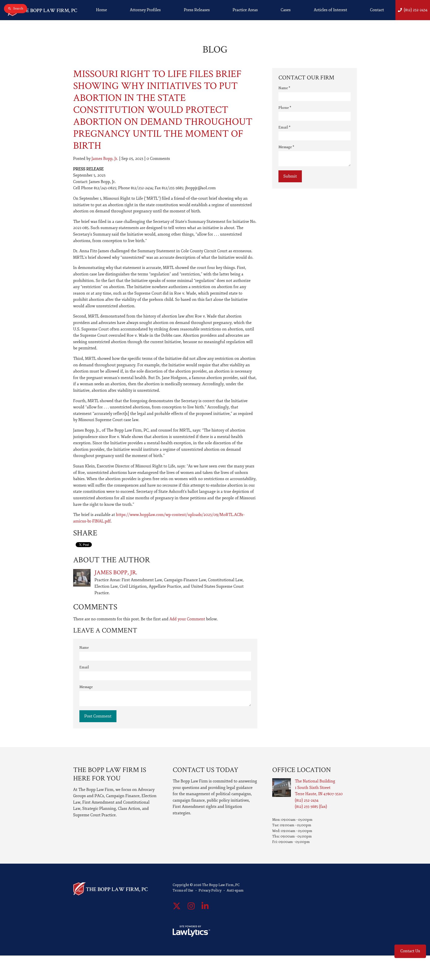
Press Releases (197, 9)
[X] (177, 906)
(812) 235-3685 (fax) (311, 806)
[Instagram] (191, 906)
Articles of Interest (330, 9)
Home (101, 9)
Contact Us (410, 951)
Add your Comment (187, 619)
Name (84, 647)
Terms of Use (183, 890)
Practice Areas (245, 9)
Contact (377, 9)
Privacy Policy (210, 890)
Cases (286, 9)
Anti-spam (235, 890)
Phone (284, 108)
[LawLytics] (191, 931)
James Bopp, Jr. (105, 158)
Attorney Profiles (145, 9)
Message (86, 687)
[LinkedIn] (205, 906)
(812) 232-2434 (416, 9)
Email (84, 667)
